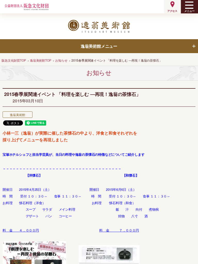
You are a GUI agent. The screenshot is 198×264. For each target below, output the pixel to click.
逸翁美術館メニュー (99, 46)
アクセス (172, 11)
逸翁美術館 (17, 114)
